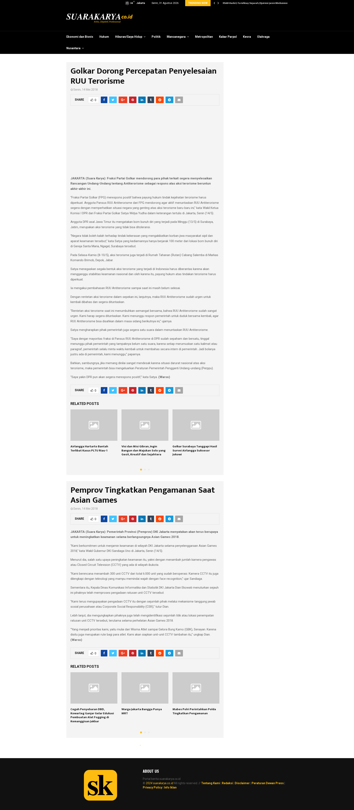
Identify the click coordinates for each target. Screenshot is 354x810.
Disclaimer (242, 783)
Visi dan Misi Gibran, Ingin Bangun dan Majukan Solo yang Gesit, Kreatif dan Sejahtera (143, 450)
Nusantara (73, 48)
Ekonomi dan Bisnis (79, 36)
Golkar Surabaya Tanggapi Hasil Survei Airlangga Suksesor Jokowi (194, 450)
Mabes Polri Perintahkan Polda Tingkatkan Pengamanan (194, 711)
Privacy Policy (152, 787)
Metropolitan (204, 36)
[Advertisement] (144, 143)
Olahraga (263, 36)
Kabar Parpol (228, 36)
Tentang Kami (210, 783)
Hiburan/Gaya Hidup (128, 36)
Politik (156, 36)
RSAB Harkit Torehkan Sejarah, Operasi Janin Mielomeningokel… (259, 3)
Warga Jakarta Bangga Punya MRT (141, 711)
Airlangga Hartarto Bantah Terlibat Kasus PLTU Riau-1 (89, 448)
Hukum (104, 36)
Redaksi (227, 783)
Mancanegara (176, 36)
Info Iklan (170, 787)
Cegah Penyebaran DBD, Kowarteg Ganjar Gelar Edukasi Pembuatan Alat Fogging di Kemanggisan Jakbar (92, 715)
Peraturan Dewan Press (268, 783)
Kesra (247, 36)
